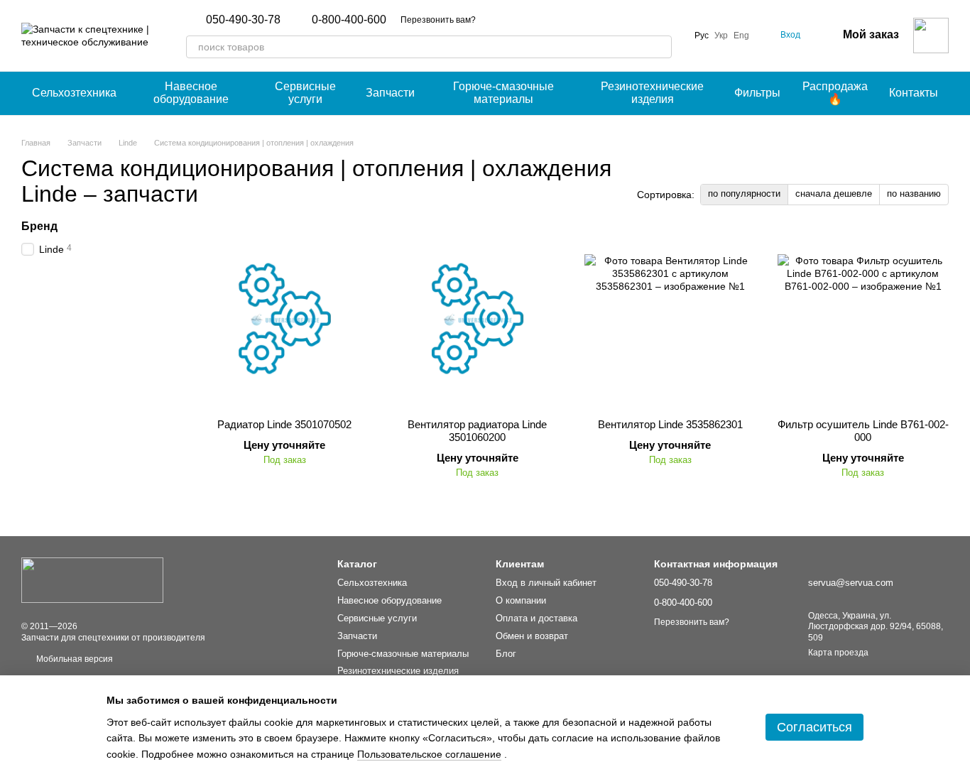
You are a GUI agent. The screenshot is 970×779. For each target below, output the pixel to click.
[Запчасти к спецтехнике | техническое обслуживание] (92, 579)
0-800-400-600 (349, 20)
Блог (506, 653)
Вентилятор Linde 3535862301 (670, 424)
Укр (721, 35)
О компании (521, 600)
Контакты (913, 93)
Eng (741, 35)
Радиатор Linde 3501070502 (284, 424)
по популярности (744, 193)
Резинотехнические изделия (652, 92)
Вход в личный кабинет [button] (546, 582)
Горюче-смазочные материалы (503, 92)
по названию (914, 193)
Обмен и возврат (532, 636)
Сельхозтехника (74, 93)
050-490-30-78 (243, 20)
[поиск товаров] (660, 47)
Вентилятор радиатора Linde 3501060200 (477, 430)
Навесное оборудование (191, 92)
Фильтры (757, 93)
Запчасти (390, 93)
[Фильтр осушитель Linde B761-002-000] (863, 319)
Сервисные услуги (305, 92)
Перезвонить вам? (438, 20)
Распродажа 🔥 (835, 92)
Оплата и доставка (536, 618)
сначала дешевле (833, 193)
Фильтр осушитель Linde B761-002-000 (863, 430)
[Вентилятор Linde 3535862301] (670, 319)
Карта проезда (838, 653)
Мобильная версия (73, 659)
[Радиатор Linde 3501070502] (285, 319)
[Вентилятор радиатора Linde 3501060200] (478, 319)
